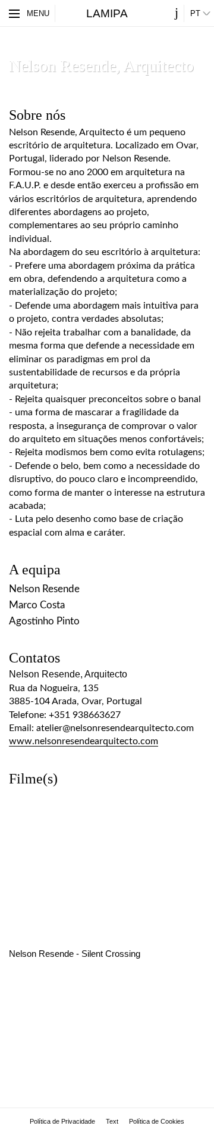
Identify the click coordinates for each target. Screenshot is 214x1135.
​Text (112, 1121)
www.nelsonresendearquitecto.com (83, 741)
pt (195, 13)
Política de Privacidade (62, 1121)
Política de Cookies (156, 1121)
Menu (38, 13)
